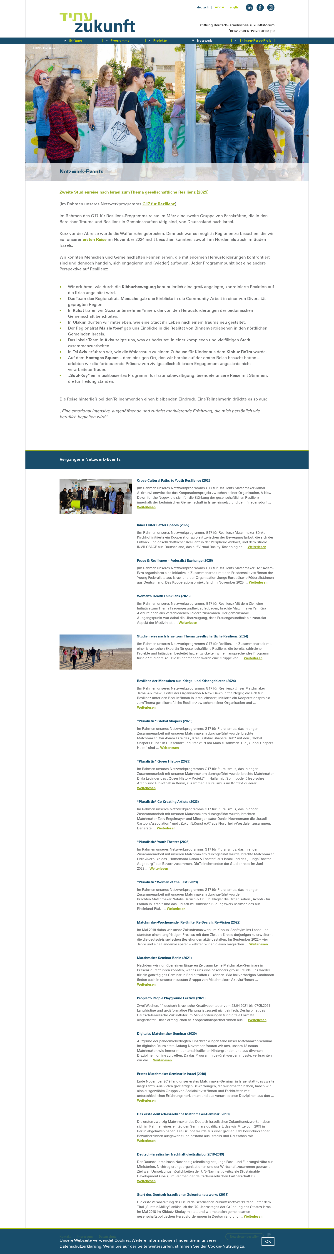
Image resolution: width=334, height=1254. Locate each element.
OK (268, 1241)
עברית (219, 7)
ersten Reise (95, 239)
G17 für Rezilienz (158, 203)
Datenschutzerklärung (80, 1246)
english (235, 7)
